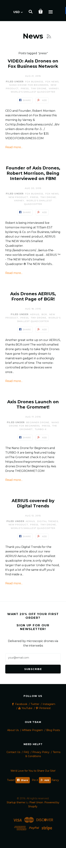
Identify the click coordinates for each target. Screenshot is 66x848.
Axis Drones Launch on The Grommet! (33, 404)
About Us (13, 730)
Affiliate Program (32, 730)
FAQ (26, 752)
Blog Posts (53, 730)
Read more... (14, 147)
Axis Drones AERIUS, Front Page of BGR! (33, 296)
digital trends (47, 521)
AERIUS (34, 314)
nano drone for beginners (28, 85)
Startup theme (16, 802)
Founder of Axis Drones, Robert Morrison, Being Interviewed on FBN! (33, 173)
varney (54, 88)
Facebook (21, 704)
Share (24, 780)
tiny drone (38, 88)
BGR (44, 314)
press (25, 88)
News (34, 36)
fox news (52, 81)
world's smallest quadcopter (33, 91)
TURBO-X (40, 429)
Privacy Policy (40, 752)
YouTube (27, 708)
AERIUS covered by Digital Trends (33, 503)
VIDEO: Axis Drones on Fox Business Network (33, 63)
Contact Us (13, 752)
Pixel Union (36, 802)
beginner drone (37, 422)
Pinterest (45, 708)
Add (46, 780)
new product (18, 197)
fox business (34, 81)
